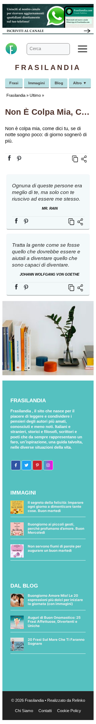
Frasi (13, 83)
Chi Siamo (24, 710)
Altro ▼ (80, 83)
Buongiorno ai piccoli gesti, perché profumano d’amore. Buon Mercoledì (56, 528)
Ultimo (35, 95)
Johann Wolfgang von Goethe (49, 274)
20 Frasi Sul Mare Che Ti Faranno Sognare (56, 641)
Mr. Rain (50, 208)
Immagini (36, 83)
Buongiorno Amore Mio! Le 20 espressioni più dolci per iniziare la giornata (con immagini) (55, 599)
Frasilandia (15, 95)
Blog (59, 83)
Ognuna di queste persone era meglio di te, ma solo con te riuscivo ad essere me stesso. (47, 192)
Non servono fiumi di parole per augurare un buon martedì (54, 548)
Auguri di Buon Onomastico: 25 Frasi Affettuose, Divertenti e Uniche (54, 621)
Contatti (45, 710)
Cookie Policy (69, 710)
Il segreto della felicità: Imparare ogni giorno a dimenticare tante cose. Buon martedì (55, 506)
